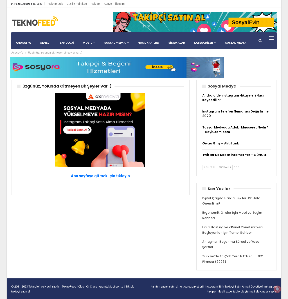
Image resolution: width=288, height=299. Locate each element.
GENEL (44, 42)
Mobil (87, 42)
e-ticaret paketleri (191, 286)
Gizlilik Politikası (77, 3)
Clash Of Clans (88, 286)
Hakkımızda (55, 3)
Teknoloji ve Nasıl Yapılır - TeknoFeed (53, 286)
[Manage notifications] (277, 289)
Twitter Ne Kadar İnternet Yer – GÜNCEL (234, 155)
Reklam (96, 3)
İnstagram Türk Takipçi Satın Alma (227, 286)
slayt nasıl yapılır (266, 291)
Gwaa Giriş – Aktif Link (220, 143)
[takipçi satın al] (195, 22)
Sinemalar (176, 42)
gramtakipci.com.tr (111, 286)
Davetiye (256, 286)
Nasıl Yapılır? (148, 42)
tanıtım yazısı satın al (164, 286)
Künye (108, 3)
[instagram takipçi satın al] (100, 130)
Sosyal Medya (115, 42)
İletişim (120, 3)
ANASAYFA (23, 42)
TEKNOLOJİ (66, 42)
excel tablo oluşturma (240, 291)
